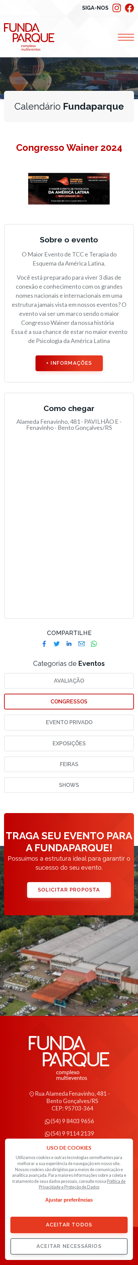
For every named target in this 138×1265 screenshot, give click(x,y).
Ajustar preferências (69, 1200)
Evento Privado (69, 722)
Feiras (69, 764)
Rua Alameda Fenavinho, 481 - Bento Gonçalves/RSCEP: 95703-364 (72, 1101)
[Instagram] (116, 8)
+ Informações (69, 363)
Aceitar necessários (69, 1246)
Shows (69, 785)
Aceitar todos (69, 1225)
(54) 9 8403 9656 (72, 1121)
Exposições (69, 743)
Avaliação (69, 681)
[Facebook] (129, 8)
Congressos (69, 701)
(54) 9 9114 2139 (72, 1133)
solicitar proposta (69, 890)
